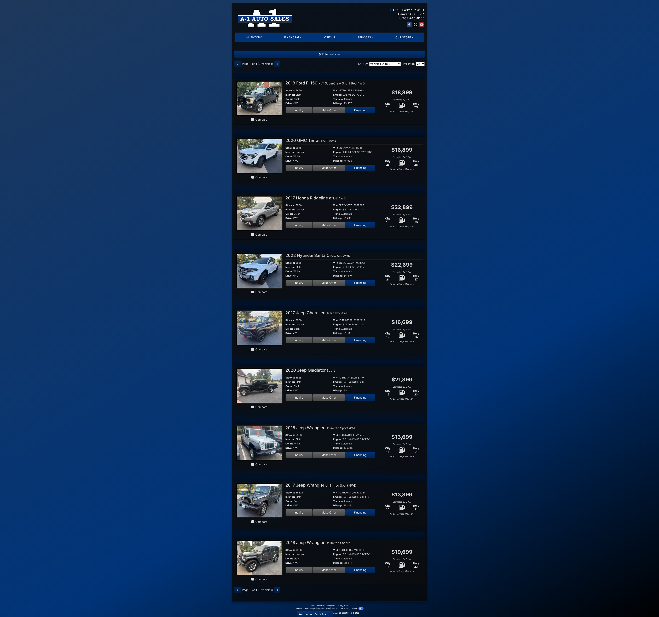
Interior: (290, 94)
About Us (321, 606)
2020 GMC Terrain (310, 140)
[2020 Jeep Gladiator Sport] (259, 385)
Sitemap (334, 608)
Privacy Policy (342, 606)
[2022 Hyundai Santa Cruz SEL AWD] (259, 270)
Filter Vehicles (330, 54)
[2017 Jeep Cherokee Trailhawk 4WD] (259, 328)
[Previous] (237, 63)
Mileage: (338, 103)
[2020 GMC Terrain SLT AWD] (259, 155)
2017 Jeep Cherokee (317, 312)
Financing (360, 110)
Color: (289, 98)
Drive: (288, 103)
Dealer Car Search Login (306, 608)
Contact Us (330, 606)
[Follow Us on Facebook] (409, 24)
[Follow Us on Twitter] (415, 24)
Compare (261, 119)
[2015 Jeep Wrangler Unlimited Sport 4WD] (259, 442)
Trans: (336, 98)
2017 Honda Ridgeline (315, 198)
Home (313, 606)
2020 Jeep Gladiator (310, 370)
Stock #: (290, 90)
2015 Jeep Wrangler (320, 427)
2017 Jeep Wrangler (320, 485)
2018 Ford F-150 (325, 83)
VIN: (335, 90)
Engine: (337, 94)
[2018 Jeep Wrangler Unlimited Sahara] (259, 557)
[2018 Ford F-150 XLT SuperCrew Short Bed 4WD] (259, 98)
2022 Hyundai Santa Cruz (317, 255)
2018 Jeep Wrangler (317, 542)
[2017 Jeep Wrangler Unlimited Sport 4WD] (259, 500)
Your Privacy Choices (349, 608)
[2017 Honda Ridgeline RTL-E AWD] (259, 213)
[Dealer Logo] (264, 18)
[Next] (277, 63)
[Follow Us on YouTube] (421, 24)
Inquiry (298, 110)
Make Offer (328, 110)
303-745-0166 (413, 18)
